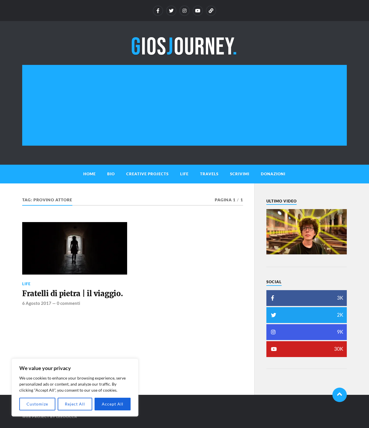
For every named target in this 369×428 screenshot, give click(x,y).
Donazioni (273, 174)
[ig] (184, 10)
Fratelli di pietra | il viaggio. (72, 293)
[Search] (211, 10)
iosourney (184, 47)
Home (89, 174)
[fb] (158, 10)
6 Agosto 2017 (36, 303)
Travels (209, 174)
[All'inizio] (339, 395)
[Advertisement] (184, 105)
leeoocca (66, 416)
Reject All (75, 403)
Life (184, 174)
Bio (111, 174)
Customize (37, 403)
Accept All (112, 403)
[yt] (198, 10)
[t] (171, 10)
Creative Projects (147, 174)
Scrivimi (239, 174)
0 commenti (68, 303)
